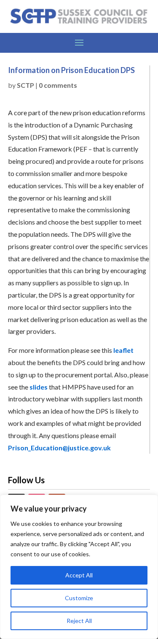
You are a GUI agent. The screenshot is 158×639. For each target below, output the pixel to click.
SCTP (25, 85)
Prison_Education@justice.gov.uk (59, 448)
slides (38, 387)
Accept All (79, 575)
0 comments (58, 85)
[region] (79, 567)
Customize (79, 597)
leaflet (123, 350)
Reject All (79, 620)
